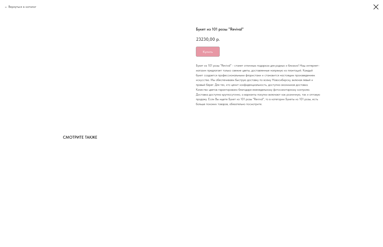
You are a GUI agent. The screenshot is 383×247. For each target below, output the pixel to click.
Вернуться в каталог (22, 6)
